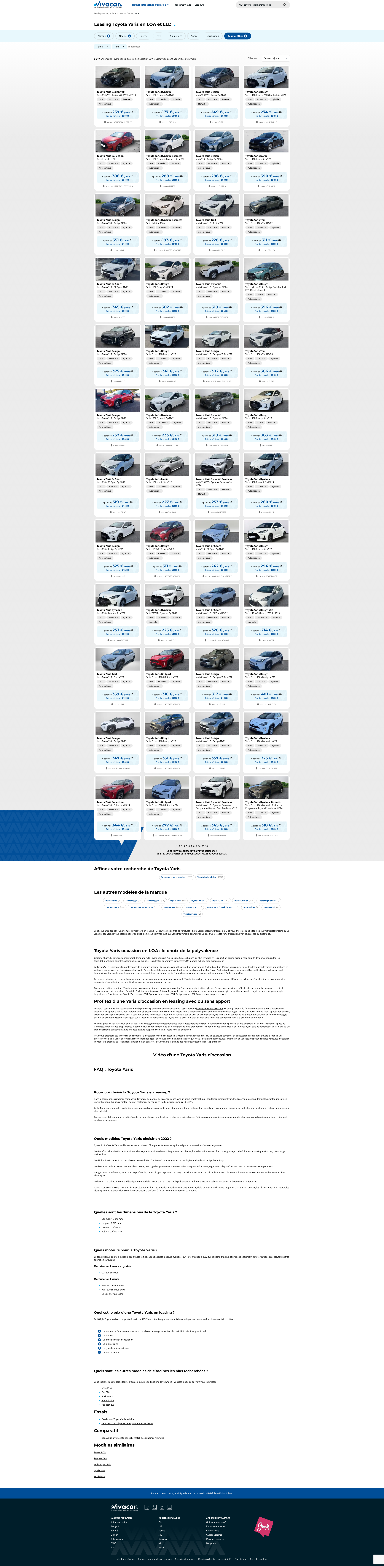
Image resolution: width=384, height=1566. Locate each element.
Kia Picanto (107, 1396)
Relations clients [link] (206, 1559)
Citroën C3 (107, 1388)
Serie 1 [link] (161, 1547)
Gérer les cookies (258, 1559)
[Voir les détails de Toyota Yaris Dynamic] (167, 95)
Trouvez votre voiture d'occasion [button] (149, 4)
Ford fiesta (99, 1476)
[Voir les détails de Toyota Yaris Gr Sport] (117, 289)
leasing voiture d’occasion (209, 1008)
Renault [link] (114, 1530)
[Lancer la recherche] (284, 5)
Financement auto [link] (215, 1526)
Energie (144, 36)
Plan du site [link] (240, 1559)
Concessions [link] (212, 1530)
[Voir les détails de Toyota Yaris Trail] (216, 223)
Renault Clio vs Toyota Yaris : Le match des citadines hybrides (133, 1438)
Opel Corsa (99, 1470)
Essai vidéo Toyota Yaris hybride (118, 1419)
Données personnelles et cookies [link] (155, 1559)
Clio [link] (160, 1522)
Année (194, 36)
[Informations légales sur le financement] (132, 112)
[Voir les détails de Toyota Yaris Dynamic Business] (167, 159)
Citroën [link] (114, 1534)
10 (199, 846)
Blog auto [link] (211, 1543)
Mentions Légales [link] (125, 1559)
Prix (159, 36)
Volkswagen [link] (117, 1539)
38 (206, 846)
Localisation (213, 36)
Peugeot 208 (108, 1404)
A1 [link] (159, 1543)
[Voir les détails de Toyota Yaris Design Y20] (117, 95)
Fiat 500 (106, 1392)
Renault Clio (108, 1400)
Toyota (100, 46)
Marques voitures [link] (215, 1539)
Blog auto (199, 4)
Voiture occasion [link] (119, 1522)
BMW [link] (113, 1543)
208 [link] (160, 1526)
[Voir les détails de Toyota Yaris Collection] (117, 159)
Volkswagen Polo (102, 1464)
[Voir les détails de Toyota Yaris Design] (216, 95)
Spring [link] (161, 1530)
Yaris (117, 46)
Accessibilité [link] (224, 1559)
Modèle (123, 36)
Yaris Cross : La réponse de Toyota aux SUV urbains (127, 1423)
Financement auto (182, 4)
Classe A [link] (162, 1539)
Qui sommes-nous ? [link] (216, 1522)
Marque (102, 36)
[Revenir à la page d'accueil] (108, 5)
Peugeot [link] (115, 1526)
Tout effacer (134, 46)
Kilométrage (176, 36)
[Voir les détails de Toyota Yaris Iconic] (266, 159)
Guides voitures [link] (214, 1534)
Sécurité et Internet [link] (185, 1559)
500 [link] (160, 1534)
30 (203, 846)
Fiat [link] (112, 1547)
